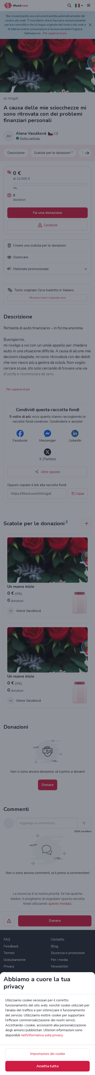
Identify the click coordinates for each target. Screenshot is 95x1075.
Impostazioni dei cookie (47, 1054)
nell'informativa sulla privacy (42, 1035)
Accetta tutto (47, 1066)
